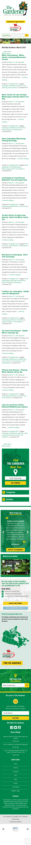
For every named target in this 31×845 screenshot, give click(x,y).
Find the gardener (12, 663)
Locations (15, 771)
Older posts (6, 51)
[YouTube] (19, 727)
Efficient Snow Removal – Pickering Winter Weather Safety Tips (14, 371)
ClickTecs (19, 821)
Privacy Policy (15, 819)
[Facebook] (11, 727)
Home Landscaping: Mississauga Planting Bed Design (14, 139)
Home (15, 764)
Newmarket (14, 206)
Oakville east (21, 320)
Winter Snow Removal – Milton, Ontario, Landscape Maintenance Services (14, 57)
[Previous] (3, 532)
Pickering (13, 396)
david (22, 62)
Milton (20, 86)
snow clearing (21, 396)
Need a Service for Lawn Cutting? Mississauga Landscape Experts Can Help (15, 96)
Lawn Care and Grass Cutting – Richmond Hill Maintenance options (15, 406)
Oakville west (22, 359)
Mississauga (6, 130)
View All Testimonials (15, 550)
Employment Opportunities (15, 22)
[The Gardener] (15, 8)
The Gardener (19, 169)
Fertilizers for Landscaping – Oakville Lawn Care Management (15, 292)
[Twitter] (15, 727)
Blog (15, 779)
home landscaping (15, 167)
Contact (15, 783)
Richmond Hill (15, 435)
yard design (17, 282)
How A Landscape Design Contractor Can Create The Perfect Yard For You (15, 751)
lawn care (13, 320)
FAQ (15, 775)
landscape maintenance (9, 86)
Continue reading (8, 200)
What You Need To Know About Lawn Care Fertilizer (15, 737)
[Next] (28, 532)
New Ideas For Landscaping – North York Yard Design (15, 255)
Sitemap (24, 816)
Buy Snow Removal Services (15, 608)
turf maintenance (16, 130)
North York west (7, 282)
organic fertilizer (7, 322)
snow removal (12, 87)
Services (15, 767)
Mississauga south (8, 169)
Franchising (15, 787)
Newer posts (7, 53)
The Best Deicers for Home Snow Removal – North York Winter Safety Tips (15, 217)
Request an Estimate (15, 603)
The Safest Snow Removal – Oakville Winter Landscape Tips (15, 331)
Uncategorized (13, 84)
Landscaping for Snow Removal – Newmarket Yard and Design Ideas (14, 179)
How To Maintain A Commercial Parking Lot (15, 744)
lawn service (22, 128)
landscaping (6, 206)
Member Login (15, 791)
